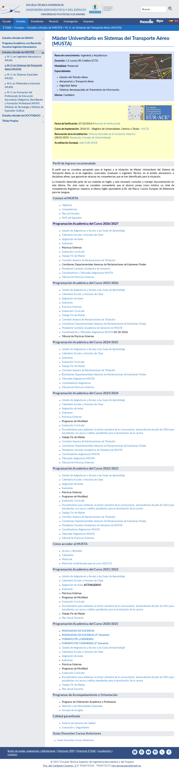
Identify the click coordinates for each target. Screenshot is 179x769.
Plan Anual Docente (72, 618)
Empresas (88, 21)
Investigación (71, 21)
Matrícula (67, 559)
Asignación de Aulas (73, 239)
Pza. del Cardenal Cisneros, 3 (60, 765)
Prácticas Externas (72, 307)
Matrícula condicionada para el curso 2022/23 (87, 563)
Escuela (7, 21)
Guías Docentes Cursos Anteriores (75, 740)
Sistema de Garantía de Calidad (78, 723)
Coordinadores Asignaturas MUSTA (81, 454)
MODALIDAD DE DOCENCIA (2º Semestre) (85, 635)
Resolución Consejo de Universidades (90, 138)
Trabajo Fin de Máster (73, 256)
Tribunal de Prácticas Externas (78, 277)
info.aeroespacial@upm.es (126, 765)
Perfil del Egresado (72, 218)
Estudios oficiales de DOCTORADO (21, 116)
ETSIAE (7, 27)
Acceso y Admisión (72, 551)
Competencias (69, 209)
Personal (53, 21)
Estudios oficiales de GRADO (17, 38)
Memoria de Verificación (106, 124)
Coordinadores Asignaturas (76, 383)
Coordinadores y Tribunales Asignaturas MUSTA (87, 273)
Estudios (20, 21)
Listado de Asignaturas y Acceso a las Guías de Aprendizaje (93, 231)
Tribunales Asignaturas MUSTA (78, 379)
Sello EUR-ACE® (88, 143)
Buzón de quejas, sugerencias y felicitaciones (31, 751)
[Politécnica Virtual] (159, 21)
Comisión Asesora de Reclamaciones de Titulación (88, 260)
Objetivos (67, 205)
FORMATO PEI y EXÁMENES (78, 639)
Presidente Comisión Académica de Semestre (86, 269)
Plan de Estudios (71, 214)
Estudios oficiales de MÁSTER (44, 27)
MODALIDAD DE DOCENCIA (78, 631)
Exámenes (67, 243)
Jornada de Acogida (72, 710)
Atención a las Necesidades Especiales (82, 706)
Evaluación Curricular (73, 252)
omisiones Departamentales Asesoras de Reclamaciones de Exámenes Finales (104, 374)
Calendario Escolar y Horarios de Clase (82, 235)
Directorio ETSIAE (86, 751)
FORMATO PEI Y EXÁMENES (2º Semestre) (85, 643)
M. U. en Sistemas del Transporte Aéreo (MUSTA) (93, 27)
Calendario (67, 555)
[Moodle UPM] (147, 22)
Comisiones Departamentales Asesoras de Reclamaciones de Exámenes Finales (104, 324)
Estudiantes (37, 21)
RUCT (145, 129)
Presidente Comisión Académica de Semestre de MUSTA (92, 328)
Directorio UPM (65, 751)
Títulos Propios (10, 121)
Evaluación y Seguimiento (75, 727)
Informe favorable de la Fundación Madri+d (112, 134)
